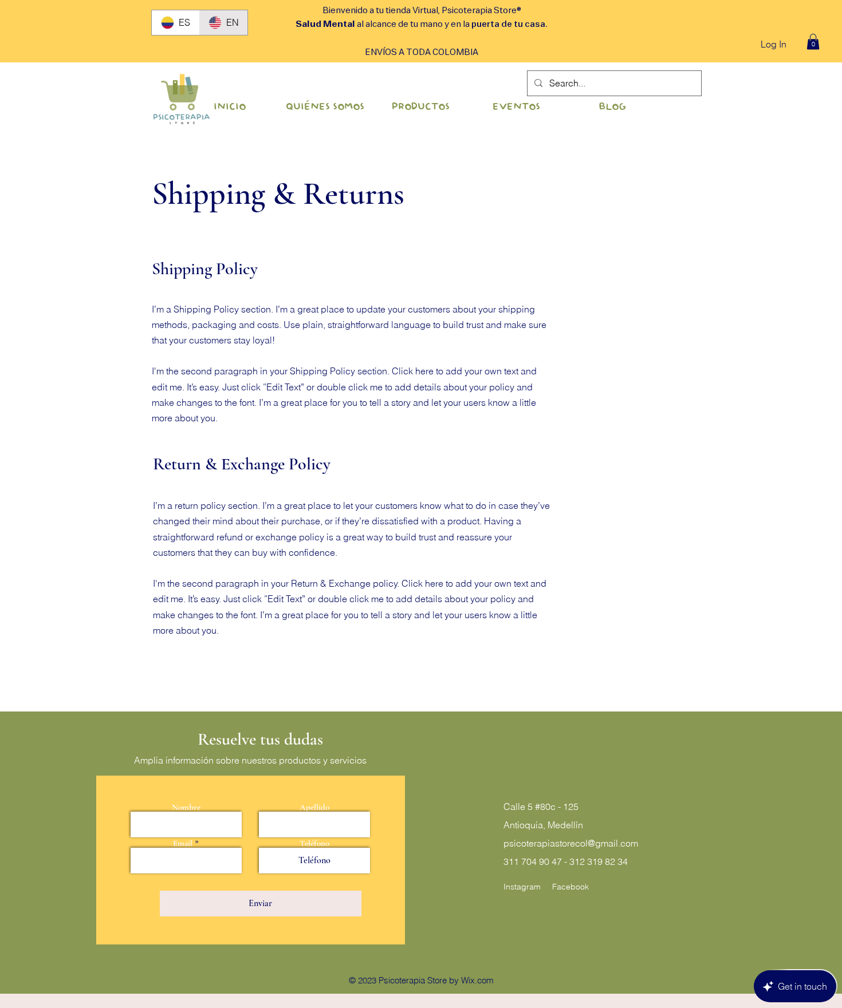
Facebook (570, 886)
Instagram (522, 886)
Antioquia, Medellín (543, 825)
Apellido (314, 807)
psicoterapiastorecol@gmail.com (570, 843)
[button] (813, 41)
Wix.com (477, 980)
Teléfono (314, 843)
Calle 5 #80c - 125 (541, 806)
